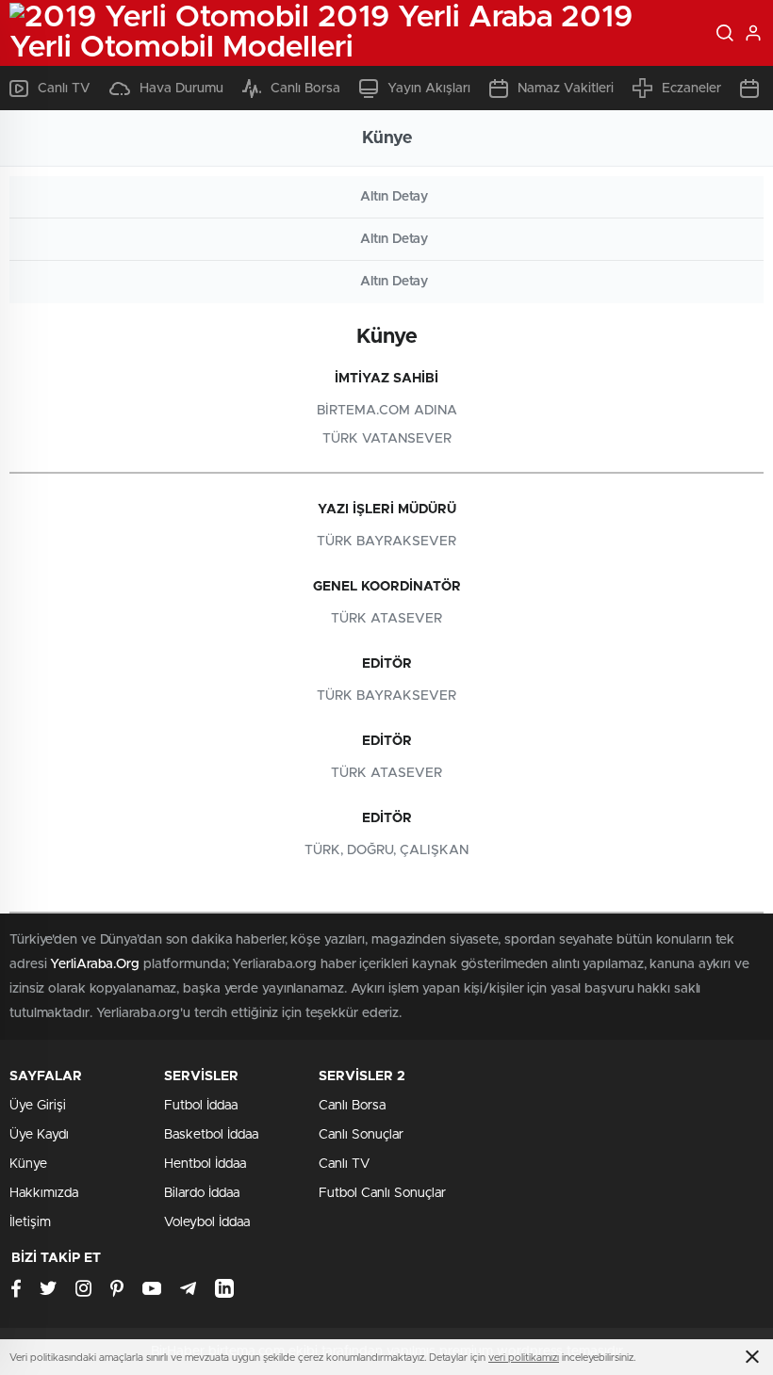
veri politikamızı (523, 1357)
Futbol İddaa (201, 1105)
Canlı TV (64, 88)
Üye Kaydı (39, 1134)
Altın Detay (394, 196)
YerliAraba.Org (95, 964)
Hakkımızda (43, 1193)
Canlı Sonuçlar (361, 1134)
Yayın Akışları (428, 88)
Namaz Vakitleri (566, 88)
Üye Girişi (37, 1105)
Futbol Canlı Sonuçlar (382, 1193)
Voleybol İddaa (207, 1222)
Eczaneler (691, 88)
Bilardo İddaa (201, 1193)
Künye (28, 1164)
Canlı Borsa (305, 88)
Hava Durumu (181, 88)
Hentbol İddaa (205, 1164)
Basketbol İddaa (211, 1134)
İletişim (30, 1222)
